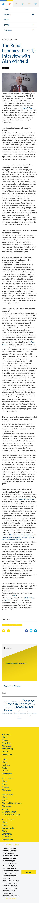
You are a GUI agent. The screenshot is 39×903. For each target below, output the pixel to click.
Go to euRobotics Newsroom (16, 663)
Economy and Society (19, 716)
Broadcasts (32, 711)
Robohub (8, 600)
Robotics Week (7, 795)
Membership (7, 748)
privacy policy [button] (11, 898)
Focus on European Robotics (12, 625)
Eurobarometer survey (26, 499)
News (4, 831)
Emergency (7, 833)
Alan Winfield (27, 108)
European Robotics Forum (10, 713)
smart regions (28, 716)
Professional (7, 839)
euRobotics (6, 734)
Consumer (6, 836)
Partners (7, 14)
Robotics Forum (7, 778)
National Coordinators (12, 803)
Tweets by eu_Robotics (12, 686)
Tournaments (8, 828)
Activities (6, 743)
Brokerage (13, 707)
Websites (12, 716)
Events (21, 711)
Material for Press (18, 708)
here (14, 595)
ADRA (6, 20)
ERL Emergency (18, 701)
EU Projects (27, 711)
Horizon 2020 (11, 701)
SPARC (6, 25)
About (5, 740)
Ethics (6, 701)
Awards (5, 787)
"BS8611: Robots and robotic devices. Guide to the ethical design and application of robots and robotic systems (19, 537)
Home (6, 9)
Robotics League (8, 819)
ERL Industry (16, 711)
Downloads (7, 754)
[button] (3, 3)
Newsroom (8, 30)
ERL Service (20, 713)
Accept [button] (28, 872)
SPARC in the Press (27, 713)
